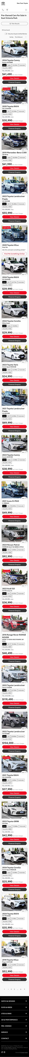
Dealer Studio (24, 1052)
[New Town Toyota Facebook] (2, 1052)
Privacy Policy (20, 1047)
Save (23, 57)
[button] (26, 9)
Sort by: (12, 37)
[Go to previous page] (4, 989)
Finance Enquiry (14, 82)
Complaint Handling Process (10, 1048)
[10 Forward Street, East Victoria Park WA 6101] (7, 10)
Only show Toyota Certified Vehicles (17, 34)
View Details (14, 78)
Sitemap (14, 1047)
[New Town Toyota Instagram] (5, 1052)
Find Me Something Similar (14, 254)
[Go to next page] (24, 989)
